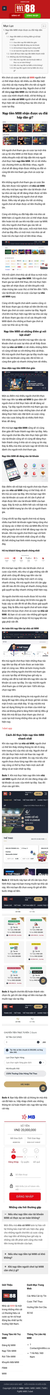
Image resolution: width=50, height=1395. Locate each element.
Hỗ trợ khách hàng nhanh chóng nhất (27, 48)
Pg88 (19, 1391)
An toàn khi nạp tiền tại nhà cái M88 (26, 51)
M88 (12, 1306)
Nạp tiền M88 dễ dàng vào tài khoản (26, 45)
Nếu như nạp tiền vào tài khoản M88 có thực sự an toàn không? (28, 61)
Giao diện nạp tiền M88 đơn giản (25, 42)
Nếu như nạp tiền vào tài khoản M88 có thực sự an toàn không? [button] (24, 1216)
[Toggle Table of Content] (42, 26)
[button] (4, 8)
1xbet (30, 1391)
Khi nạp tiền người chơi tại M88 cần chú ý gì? (28, 69)
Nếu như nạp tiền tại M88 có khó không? (28, 65)
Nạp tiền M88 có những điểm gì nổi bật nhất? (25, 38)
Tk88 (44, 1388)
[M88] (25, 8)
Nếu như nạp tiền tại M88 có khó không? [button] (24, 1256)
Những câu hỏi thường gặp (20, 57)
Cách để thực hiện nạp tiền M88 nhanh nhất (27, 54)
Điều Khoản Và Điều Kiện (35, 1384)
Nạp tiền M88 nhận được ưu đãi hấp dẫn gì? (23, 32)
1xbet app (7, 728)
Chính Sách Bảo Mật (13, 1384)
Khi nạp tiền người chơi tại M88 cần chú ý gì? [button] (24, 1268)
